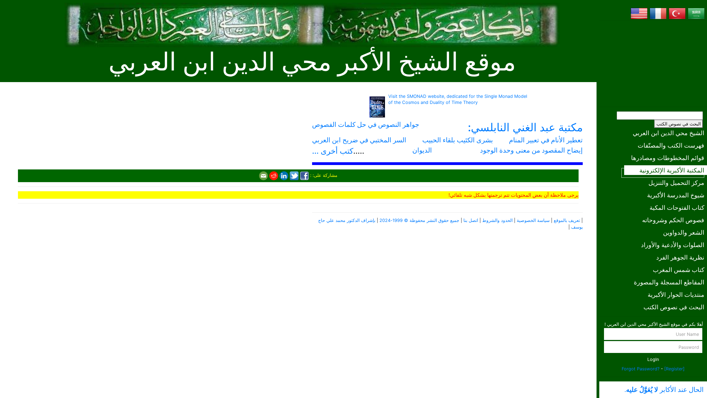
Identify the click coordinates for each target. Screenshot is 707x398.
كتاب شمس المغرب (678, 269)
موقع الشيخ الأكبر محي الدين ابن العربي (312, 62)
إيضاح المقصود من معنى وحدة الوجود (531, 150)
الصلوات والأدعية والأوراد (672, 244)
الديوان (422, 150)
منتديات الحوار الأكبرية (676, 294)
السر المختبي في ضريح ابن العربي (359, 140)
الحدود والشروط (497, 220)
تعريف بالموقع (567, 220)
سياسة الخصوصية (533, 220)
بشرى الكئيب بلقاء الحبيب (457, 140)
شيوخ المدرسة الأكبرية (675, 195)
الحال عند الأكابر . (664, 389)
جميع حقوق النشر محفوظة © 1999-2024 (419, 220)
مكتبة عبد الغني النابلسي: (525, 127)
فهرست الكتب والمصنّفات (671, 145)
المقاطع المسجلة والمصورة (669, 282)
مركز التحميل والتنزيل (676, 182)
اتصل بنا (470, 220)
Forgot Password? (640, 368)
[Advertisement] (653, 63)
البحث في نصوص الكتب (678, 124)
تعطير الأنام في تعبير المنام (546, 140)
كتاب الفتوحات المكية (677, 207)
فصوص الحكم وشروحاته (673, 220)
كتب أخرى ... (332, 151)
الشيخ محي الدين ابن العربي (668, 133)
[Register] (674, 368)
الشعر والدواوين (683, 232)
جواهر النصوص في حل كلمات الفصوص (365, 125)
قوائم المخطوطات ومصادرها (667, 157)
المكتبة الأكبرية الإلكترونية (671, 170)
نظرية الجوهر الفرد (680, 257)
